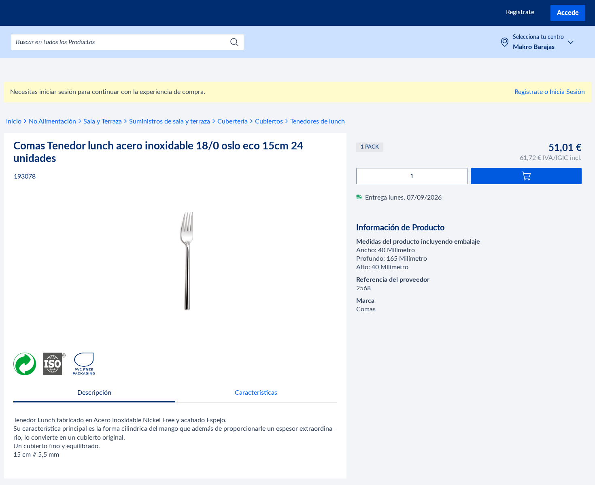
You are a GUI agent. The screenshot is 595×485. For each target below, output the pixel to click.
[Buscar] (234, 42)
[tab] (94, 393)
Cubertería (232, 121)
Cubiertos (269, 121)
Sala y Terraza (102, 121)
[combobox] (127, 42)
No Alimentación (52, 121)
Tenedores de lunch (317, 121)
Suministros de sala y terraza (169, 121)
